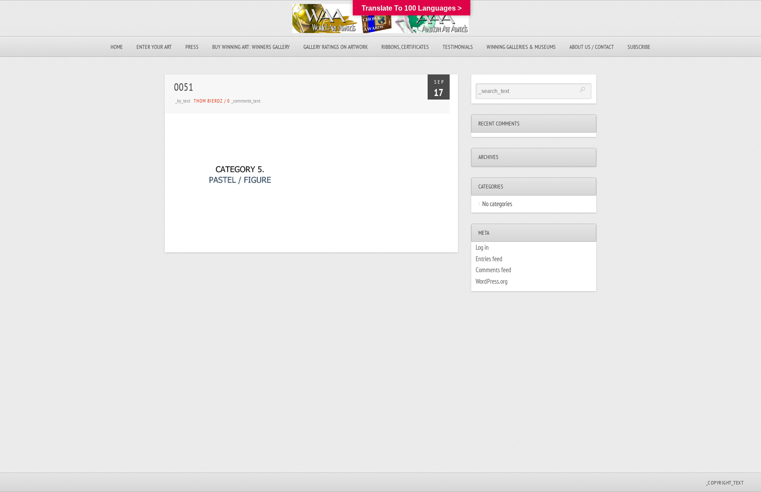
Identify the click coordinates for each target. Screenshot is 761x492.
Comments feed (493, 270)
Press (192, 47)
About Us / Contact (591, 47)
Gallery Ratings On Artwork (335, 47)
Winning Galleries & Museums (521, 47)
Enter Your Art (154, 47)
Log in (482, 247)
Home (117, 47)
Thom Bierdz (208, 101)
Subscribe (639, 47)
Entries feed (489, 259)
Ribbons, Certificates (405, 47)
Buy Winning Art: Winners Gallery (251, 47)
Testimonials (458, 47)
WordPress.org (491, 281)
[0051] (240, 221)
